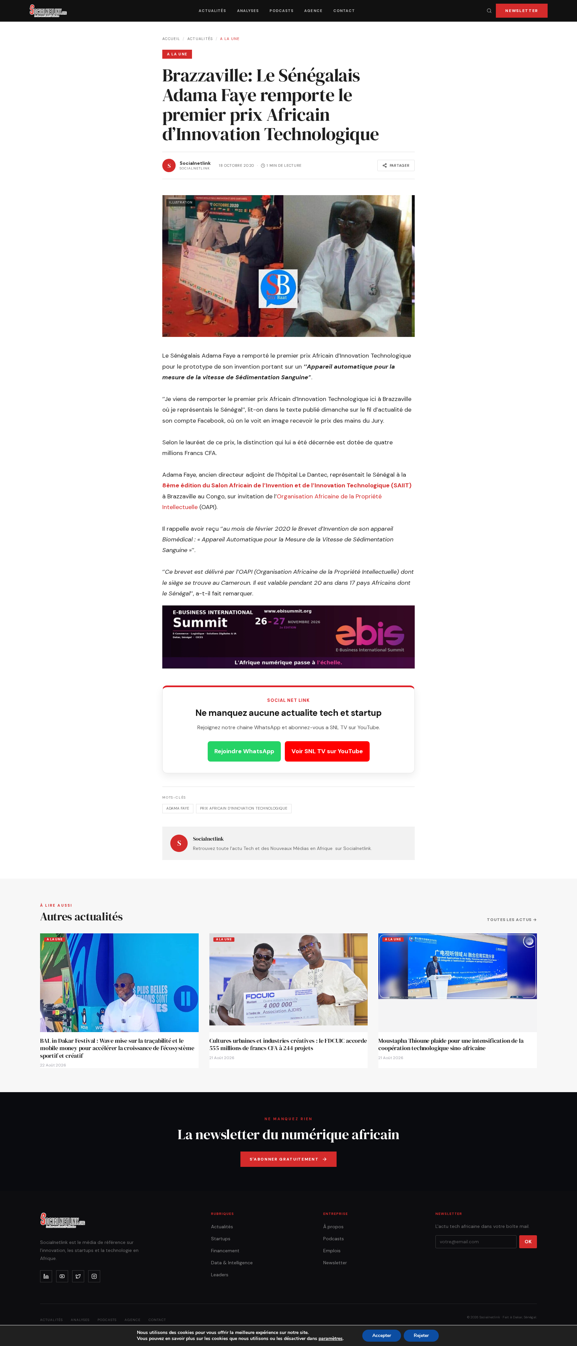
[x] (78, 1276)
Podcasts (281, 10)
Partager (400, 165)
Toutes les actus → (512, 919)
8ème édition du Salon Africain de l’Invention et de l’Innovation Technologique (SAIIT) (286, 485)
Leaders (219, 1275)
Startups (220, 1239)
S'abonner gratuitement (284, 1159)
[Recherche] (489, 10)
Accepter (381, 1335)
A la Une (230, 38)
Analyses (248, 10)
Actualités (212, 10)
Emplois (332, 1251)
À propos (333, 1227)
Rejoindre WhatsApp (244, 751)
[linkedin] (46, 1276)
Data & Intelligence (232, 1263)
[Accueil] (48, 10)
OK (528, 1242)
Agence (313, 10)
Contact (344, 10)
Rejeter (421, 1335)
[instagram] (94, 1276)
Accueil (171, 38)
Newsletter (521, 10)
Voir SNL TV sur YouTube (327, 751)
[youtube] (62, 1276)
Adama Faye (177, 808)
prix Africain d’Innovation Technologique (243, 808)
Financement (225, 1251)
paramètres (331, 1339)
